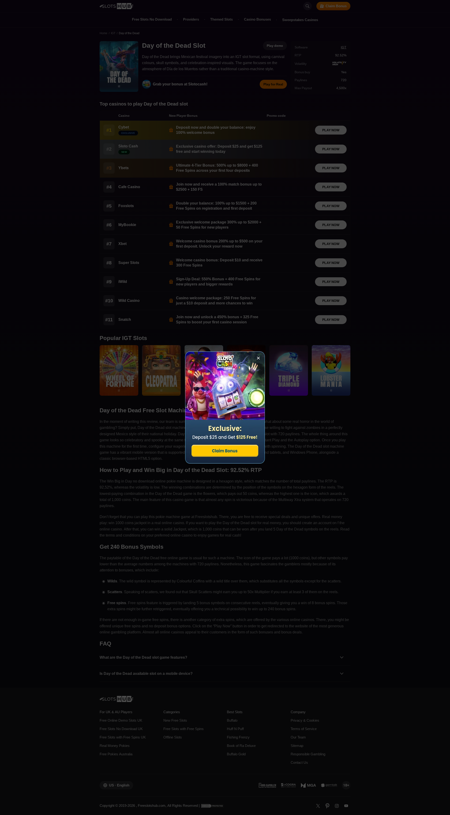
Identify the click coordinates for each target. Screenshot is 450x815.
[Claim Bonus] (225, 407)
